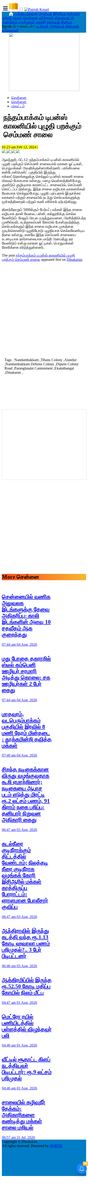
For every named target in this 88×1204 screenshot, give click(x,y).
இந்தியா (59, 14)
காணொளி (10, 30)
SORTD (56, 1146)
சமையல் (53, 22)
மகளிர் (41, 22)
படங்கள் (42, 26)
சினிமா (66, 22)
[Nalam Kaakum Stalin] (44, 90)
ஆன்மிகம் (9, 22)
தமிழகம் (73, 14)
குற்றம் (7, 18)
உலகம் (17, 18)
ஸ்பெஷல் (72, 26)
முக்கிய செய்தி (26, 14)
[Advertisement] (44, 309)
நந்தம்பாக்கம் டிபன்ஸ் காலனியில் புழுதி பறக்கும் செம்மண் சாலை (38, 257)
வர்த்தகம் (46, 18)
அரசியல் (45, 14)
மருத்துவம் (26, 22)
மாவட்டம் (18, 106)
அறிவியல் (57, 26)
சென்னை (30, 18)
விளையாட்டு (64, 18)
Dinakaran (74, 260)
